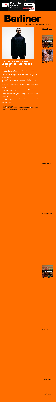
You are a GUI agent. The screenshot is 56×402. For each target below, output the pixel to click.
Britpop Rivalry (4, 107)
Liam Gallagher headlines (25, 107)
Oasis (29, 107)
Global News (31, 24)
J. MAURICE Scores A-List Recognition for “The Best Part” (47, 62)
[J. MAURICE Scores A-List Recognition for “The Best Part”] (47, 55)
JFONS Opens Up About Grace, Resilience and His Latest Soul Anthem (47, 264)
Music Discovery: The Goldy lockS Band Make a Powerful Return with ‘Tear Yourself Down (47, 380)
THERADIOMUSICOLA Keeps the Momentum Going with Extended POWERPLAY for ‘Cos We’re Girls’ (47, 278)
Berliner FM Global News (6, 106)
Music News (36, 24)
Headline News (41, 24)
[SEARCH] (53, 24)
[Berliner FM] (22, 17)
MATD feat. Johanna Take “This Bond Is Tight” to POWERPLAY (47, 214)
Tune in (51, 24)
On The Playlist (26, 24)
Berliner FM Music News (12, 106)
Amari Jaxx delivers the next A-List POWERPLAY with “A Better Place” (47, 112)
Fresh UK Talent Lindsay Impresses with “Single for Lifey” (47, 329)
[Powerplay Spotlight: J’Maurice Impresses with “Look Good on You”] (47, 387)
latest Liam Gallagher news (13, 107)
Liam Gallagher (20, 107)
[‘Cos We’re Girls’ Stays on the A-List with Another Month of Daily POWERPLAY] (47, 41)
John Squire (8, 107)
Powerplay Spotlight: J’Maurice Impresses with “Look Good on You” (47, 394)
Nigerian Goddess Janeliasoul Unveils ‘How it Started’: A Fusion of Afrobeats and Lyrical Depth (15, 109)
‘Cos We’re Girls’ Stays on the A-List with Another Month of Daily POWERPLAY (47, 48)
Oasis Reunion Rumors (34, 107)
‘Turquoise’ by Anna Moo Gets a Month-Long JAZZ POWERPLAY (46, 163)
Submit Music (47, 24)
